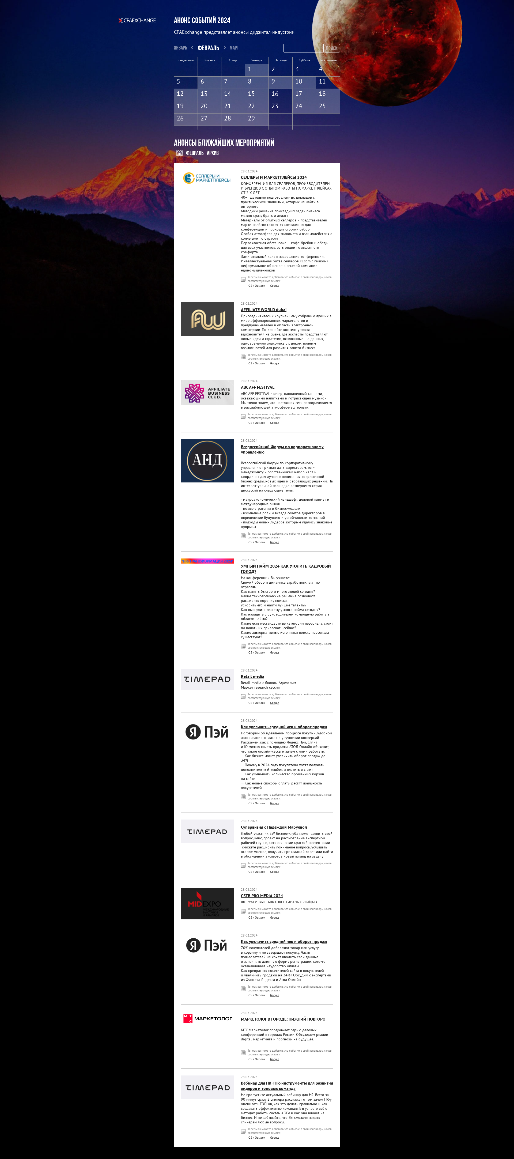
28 (227, 119)
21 (227, 107)
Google (274, 286)
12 (180, 94)
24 (298, 107)
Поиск (331, 48)
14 (227, 94)
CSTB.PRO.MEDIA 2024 (262, 896)
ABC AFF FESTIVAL (257, 387)
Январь (180, 47)
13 (204, 94)
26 (180, 119)
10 (298, 82)
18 (322, 94)
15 (251, 94)
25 (322, 107)
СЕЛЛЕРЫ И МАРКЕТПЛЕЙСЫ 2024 (274, 177)
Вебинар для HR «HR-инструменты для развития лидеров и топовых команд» (287, 1086)
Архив (213, 153)
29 (251, 119)
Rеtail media (252, 676)
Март (234, 47)
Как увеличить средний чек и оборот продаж (284, 727)
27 (204, 119)
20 (204, 107)
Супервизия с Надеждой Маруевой (274, 827)
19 (180, 107)
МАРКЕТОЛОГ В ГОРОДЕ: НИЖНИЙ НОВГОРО (283, 1019)
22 (251, 107)
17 (298, 94)
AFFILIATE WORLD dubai (263, 310)
